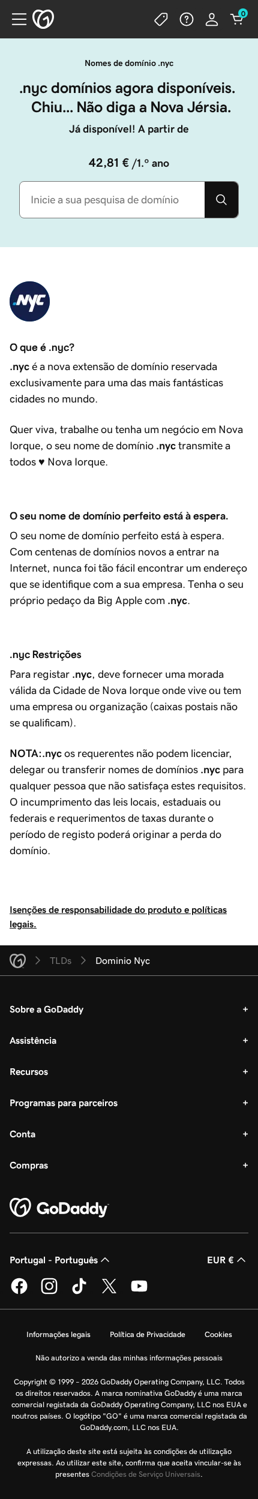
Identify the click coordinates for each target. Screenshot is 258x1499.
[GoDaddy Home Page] (59, 1208)
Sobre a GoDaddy (46, 1009)
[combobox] (112, 200)
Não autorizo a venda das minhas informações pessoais (129, 1358)
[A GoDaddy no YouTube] (139, 1292)
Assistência (33, 1040)
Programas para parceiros (64, 1102)
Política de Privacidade (147, 1334)
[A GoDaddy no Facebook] (19, 1292)
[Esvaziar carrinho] (237, 19)
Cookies (218, 1334)
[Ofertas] (161, 19)
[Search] (221, 200)
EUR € (220, 1259)
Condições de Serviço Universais (145, 1474)
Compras (29, 1165)
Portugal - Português (54, 1259)
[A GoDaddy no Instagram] (49, 1292)
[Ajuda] (186, 19)
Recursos (29, 1071)
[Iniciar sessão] (211, 19)
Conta (22, 1133)
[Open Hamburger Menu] (14, 19)
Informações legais (58, 1334)
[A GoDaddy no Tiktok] (79, 1292)
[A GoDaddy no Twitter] (109, 1292)
